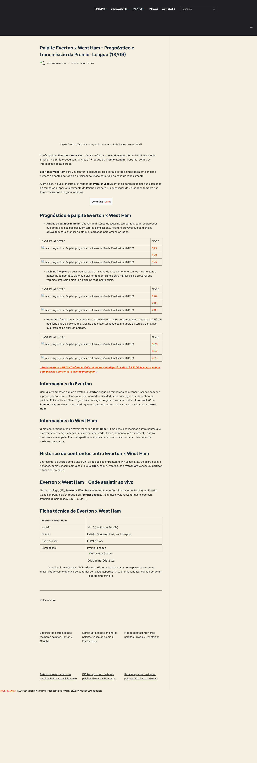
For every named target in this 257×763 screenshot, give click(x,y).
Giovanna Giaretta (101, 560)
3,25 (154, 357)
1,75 (154, 248)
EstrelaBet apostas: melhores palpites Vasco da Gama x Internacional (99, 637)
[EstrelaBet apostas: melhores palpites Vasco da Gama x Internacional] (101, 616)
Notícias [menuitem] (100, 9)
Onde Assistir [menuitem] (119, 9)
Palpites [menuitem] (137, 9)
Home (2, 691)
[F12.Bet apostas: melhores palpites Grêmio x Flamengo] (101, 658)
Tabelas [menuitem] (153, 9)
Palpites (11, 691)
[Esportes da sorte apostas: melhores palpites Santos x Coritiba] (59, 616)
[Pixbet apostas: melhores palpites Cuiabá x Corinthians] (143, 616)
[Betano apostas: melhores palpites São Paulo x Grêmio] (143, 658)
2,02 (154, 296)
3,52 (154, 351)
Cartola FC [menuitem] (168, 9)
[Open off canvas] (251, 26)
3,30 (155, 344)
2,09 (155, 303)
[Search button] (214, 9)
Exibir (107, 201)
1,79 (154, 255)
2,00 (155, 310)
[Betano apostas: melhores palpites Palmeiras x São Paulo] (59, 658)
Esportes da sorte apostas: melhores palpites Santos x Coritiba (56, 637)
